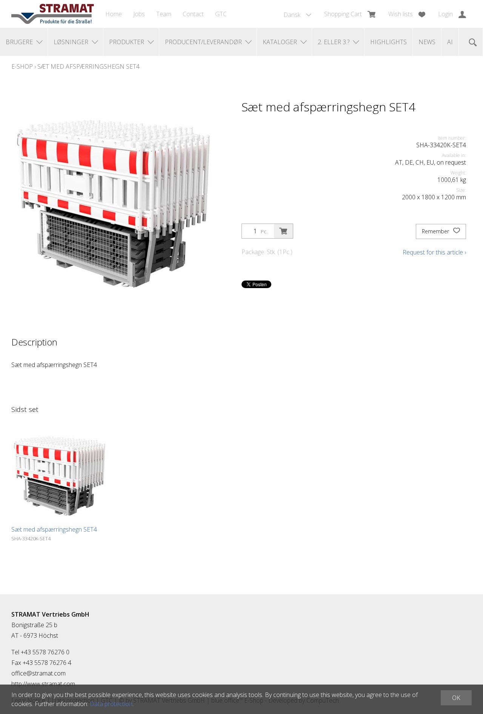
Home (113, 14)
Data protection (111, 704)
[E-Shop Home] (52, 14)
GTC (221, 14)
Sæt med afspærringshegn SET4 (88, 66)
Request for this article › (434, 252)
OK (456, 698)
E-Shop (22, 66)
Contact (193, 14)
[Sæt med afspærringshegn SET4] (60, 476)
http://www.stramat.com (43, 684)
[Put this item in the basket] (283, 231)
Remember (436, 231)
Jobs (139, 14)
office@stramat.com (38, 673)
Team (163, 14)
